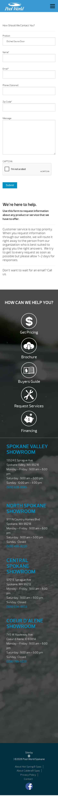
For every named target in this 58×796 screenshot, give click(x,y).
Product (6, 35)
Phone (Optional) (11, 85)
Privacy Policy (28, 774)
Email (6, 68)
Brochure (29, 357)
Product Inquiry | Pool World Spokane (13, 5)
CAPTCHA (7, 161)
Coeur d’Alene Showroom (24, 623)
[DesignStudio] (29, 756)
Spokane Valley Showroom (27, 449)
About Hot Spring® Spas (28, 766)
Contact (28, 779)
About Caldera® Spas (28, 770)
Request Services (29, 406)
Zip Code (7, 101)
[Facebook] (29, 786)
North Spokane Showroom (26, 508)
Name (6, 52)
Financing (29, 430)
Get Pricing (29, 332)
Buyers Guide (29, 381)
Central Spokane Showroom (20, 566)
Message (7, 118)
